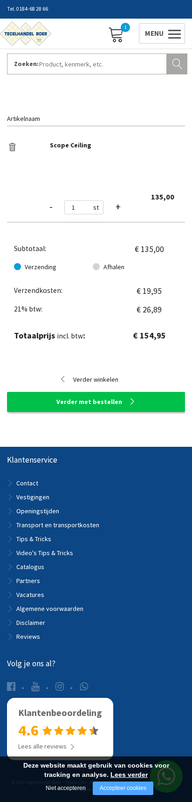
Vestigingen (32, 497)
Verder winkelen (95, 379)
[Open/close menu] (160, 33)
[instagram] (59, 686)
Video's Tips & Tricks (44, 553)
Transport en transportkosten (57, 525)
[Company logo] (25, 33)
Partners (28, 581)
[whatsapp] (84, 686)
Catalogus (30, 567)
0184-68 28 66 (32, 9)
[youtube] (35, 686)
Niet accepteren (66, 788)
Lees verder (129, 774)
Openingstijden (37, 511)
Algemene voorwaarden (49, 608)
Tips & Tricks (33, 539)
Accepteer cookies (123, 788)
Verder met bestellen (89, 402)
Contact (27, 483)
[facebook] (11, 686)
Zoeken (178, 62)
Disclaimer (30, 622)
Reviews (28, 636)
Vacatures (30, 594)
